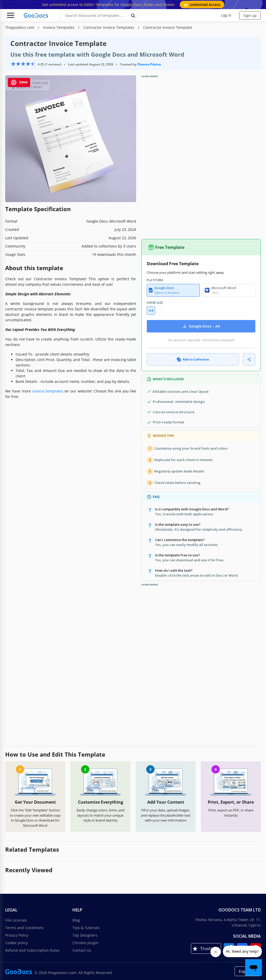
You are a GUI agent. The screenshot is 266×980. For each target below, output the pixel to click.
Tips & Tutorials (86, 927)
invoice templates (47, 391)
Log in (226, 15)
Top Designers (84, 935)
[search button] (133, 15)
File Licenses (16, 920)
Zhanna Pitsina (149, 64)
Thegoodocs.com (20, 27)
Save (23, 82)
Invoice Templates (59, 27)
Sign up (250, 15)
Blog (76, 920)
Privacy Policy (16, 935)
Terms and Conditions (24, 927)
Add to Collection (196, 359)
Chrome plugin (85, 942)
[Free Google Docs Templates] (36, 15)
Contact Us (81, 950)
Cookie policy (16, 942)
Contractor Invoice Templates (109, 27)
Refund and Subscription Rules (32, 950)
